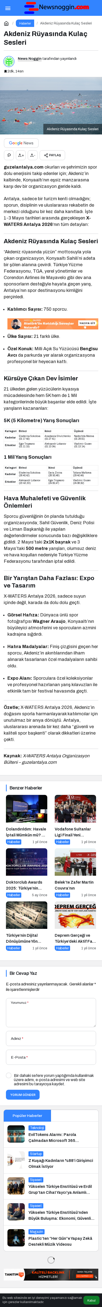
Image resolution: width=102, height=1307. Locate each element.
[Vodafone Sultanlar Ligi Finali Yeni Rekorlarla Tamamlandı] (75, 819)
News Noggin (30, 59)
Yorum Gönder (22, 1095)
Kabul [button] (91, 1300)
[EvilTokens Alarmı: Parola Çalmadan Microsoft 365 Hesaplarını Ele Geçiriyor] (51, 1134)
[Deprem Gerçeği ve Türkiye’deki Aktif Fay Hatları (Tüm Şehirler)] (75, 926)
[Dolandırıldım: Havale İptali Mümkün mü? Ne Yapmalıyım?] (26, 819)
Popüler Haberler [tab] (27, 1116)
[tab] (74, 1116)
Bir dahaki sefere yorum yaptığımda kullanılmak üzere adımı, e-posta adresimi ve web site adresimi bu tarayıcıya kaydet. (54, 1079)
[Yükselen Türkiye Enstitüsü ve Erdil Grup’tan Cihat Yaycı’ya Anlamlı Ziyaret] (51, 1186)
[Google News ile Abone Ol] (21, 143)
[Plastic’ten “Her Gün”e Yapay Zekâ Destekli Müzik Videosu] (51, 1238)
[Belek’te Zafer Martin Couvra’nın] (75, 873)
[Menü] (8, 8)
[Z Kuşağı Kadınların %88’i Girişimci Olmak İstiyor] (51, 1160)
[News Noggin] (56, 7)
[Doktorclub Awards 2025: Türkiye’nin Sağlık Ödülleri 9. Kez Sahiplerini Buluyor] (26, 873)
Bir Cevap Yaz (23, 973)
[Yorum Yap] (9, 155)
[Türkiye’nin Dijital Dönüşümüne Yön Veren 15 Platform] (26, 926)
